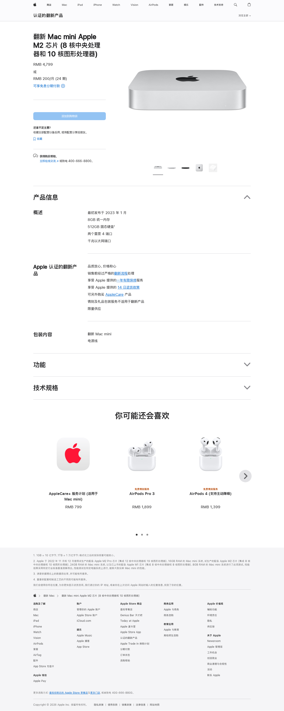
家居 (35, 649)
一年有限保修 (126, 280)
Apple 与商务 (171, 609)
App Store (83, 646)
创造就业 (212, 658)
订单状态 (125, 655)
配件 (35, 660)
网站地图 (155, 704)
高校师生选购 (171, 635)
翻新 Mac (49, 595)
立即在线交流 (49, 161)
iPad (36, 621)
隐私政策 (99, 704)
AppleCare (114, 294)
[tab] (158, 168)
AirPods (38, 643)
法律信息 (141, 704)
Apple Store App (130, 632)
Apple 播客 (83, 641)
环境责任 (212, 615)
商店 (35, 609)
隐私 (209, 621)
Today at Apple (129, 621)
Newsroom (214, 641)
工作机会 (212, 652)
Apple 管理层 (215, 646)
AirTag (37, 655)
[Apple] (34, 595)
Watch (37, 632)
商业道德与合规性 (217, 664)
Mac (36, 615)
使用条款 (113, 704)
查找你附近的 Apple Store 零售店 (68, 692)
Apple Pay (39, 681)
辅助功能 (212, 609)
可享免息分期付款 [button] (52, 86)
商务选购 (169, 615)
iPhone (37, 626)
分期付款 (125, 649)
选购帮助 (125, 660)
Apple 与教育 (171, 629)
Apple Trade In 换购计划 (134, 643)
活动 (209, 669)
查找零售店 (126, 609)
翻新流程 (121, 273)
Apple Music (84, 635)
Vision (37, 638)
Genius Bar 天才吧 (131, 615)
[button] (235, 5)
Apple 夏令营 (128, 626)
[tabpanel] (187, 95)
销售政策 (127, 704)
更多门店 (95, 692)
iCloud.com (84, 621)
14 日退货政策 (129, 287)
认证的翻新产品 (48, 15)
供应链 (211, 626)
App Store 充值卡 (43, 666)
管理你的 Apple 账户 (88, 609)
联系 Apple (213, 675)
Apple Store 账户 (87, 615)
